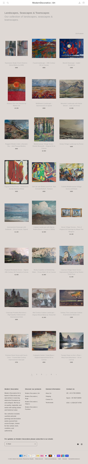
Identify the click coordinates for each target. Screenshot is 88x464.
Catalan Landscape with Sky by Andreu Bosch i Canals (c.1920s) (44, 228)
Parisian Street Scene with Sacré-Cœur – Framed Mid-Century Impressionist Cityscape (16, 357)
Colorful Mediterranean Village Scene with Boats (71, 188)
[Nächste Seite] (56, 374)
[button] (4, 3)
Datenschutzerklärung (50, 458)
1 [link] (31, 374)
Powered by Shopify (28, 458)
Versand (64, 458)
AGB (59, 458)
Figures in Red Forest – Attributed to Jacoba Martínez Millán (16, 188)
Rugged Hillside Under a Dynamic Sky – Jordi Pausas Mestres (16, 145)
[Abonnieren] (35, 444)
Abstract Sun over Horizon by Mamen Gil (16, 104)
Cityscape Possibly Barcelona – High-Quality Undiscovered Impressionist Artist (16, 315)
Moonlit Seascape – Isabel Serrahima (71, 64)
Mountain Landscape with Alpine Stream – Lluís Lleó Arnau (71, 104)
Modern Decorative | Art (32, 393)
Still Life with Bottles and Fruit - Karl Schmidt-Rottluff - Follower (44, 188)
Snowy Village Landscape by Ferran (71, 144)
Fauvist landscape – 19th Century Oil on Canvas (44, 64)
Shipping (48, 396)
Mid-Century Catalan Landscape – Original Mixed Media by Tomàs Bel (44, 314)
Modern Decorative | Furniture (31, 408)
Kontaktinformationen (74, 458)
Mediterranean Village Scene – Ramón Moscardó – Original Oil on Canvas (44, 146)
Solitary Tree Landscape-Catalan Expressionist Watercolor (71, 314)
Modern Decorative (18, 458)
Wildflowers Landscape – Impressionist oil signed (44, 104)
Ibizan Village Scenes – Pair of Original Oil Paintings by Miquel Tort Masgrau (71, 229)
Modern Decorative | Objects (31, 403)
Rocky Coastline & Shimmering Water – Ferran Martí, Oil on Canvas (44, 271)
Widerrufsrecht (39, 458)
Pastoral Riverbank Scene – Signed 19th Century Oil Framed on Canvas (16, 271)
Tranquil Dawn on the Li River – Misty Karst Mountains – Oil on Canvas (71, 357)
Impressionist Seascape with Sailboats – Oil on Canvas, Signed (16, 228)
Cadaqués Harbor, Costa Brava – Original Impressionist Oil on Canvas (44, 357)
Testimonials (49, 402)
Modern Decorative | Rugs (31, 397)
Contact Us (49, 399)
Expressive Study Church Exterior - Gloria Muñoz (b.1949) (16, 64)
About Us (48, 393)
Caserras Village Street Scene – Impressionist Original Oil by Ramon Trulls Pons (71, 272)
